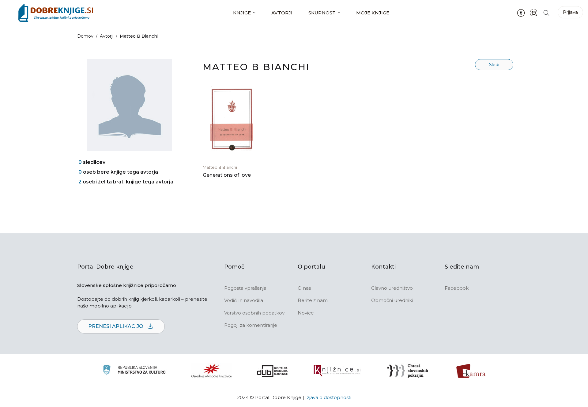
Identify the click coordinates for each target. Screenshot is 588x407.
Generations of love (227, 175)
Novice (306, 313)
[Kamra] (471, 371)
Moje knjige (372, 13)
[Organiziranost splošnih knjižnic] (211, 371)
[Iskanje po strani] (546, 12)
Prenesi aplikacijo (116, 326)
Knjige (242, 13)
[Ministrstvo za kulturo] (134, 370)
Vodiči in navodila (243, 300)
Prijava (570, 12)
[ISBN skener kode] (534, 12)
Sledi (494, 64)
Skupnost (322, 13)
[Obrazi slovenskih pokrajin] (407, 371)
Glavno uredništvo (392, 288)
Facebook (457, 288)
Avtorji (281, 13)
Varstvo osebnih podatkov (254, 313)
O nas (304, 288)
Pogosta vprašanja (245, 288)
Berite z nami (313, 300)
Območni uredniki (392, 300)
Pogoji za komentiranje (250, 325)
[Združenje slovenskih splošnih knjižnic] (337, 371)
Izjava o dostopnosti (328, 397)
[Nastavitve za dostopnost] (521, 13)
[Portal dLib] (272, 371)
